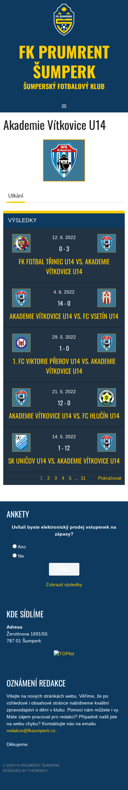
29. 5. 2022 (64, 337)
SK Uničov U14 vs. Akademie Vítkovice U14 (64, 461)
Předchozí (17, 478)
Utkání (15, 196)
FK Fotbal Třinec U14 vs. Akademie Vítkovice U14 (64, 266)
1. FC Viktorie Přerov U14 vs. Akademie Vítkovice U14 (64, 366)
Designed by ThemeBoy (25, 771)
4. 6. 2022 (64, 292)
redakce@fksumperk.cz (31, 730)
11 (83, 478)
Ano (22, 546)
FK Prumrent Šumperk (64, 61)
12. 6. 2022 (64, 237)
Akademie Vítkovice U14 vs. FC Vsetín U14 (64, 316)
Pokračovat (109, 478)
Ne (21, 556)
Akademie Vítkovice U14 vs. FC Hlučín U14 (64, 415)
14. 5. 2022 (64, 436)
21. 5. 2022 (64, 391)
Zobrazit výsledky (64, 584)
